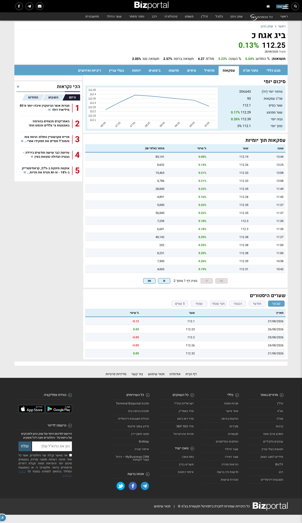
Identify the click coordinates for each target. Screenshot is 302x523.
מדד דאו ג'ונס (185, 419)
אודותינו (175, 374)
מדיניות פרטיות (116, 374)
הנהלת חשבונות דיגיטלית (133, 419)
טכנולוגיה (171, 16)
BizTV (279, 464)
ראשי (284, 16)
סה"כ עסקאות (273, 98)
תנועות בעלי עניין (272, 449)
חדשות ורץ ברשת (228, 472)
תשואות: (278, 59)
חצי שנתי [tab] (218, 303)
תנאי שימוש (156, 374)
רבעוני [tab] (238, 303)
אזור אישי (232, 411)
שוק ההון (237, 16)
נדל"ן (204, 16)
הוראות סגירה (230, 464)
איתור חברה (142, 449)
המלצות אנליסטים (227, 441)
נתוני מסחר (136, 16)
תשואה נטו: (150, 59)
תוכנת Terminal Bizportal (132, 403)
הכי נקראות (68, 86)
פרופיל (209, 70)
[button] (3, 518)
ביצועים (154, 70)
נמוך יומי (276, 126)
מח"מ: (209, 59)
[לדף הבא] (164, 281)
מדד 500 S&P (185, 426)
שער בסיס (275, 105)
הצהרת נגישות (230, 479)
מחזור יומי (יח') (272, 91)
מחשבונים (92, 16)
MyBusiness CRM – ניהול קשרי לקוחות (132, 458)
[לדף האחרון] (149, 281)
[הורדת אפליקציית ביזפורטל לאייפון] (31, 411)
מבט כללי (273, 70)
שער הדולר (114, 16)
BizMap (144, 441)
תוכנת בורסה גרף (138, 411)
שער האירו (232, 457)
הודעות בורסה (230, 419)
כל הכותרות (265, 17)
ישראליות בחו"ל (184, 403)
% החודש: (262, 59)
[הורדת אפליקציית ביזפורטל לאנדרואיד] (59, 411)
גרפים (191, 70)
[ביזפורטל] (151, 5)
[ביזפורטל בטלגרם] (29, 6)
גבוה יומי (276, 119)
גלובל (219, 16)
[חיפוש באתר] (295, 6)
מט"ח (280, 419)
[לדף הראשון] (221, 281)
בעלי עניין (116, 70)
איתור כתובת (186, 472)
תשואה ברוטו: (183, 59)
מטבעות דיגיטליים (272, 479)
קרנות (279, 426)
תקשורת (233, 434)
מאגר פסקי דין (140, 434)
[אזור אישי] (268, 6)
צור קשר (137, 374)
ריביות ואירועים (89, 70)
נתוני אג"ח (250, 70)
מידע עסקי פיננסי (138, 426)
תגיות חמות (231, 403)
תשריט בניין (186, 464)
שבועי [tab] (276, 303)
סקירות (234, 426)
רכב (154, 16)
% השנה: (234, 59)
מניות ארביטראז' (183, 434)
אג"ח (280, 411)
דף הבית (191, 374)
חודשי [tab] (257, 303)
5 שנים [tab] (180, 303)
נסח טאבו (188, 457)
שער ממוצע (274, 112)
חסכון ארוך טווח (273, 434)
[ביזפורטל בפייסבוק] (19, 6)
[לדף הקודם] (207, 281)
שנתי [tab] (199, 303)
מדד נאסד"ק (186, 411)
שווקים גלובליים (273, 441)
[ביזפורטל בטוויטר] (120, 486)
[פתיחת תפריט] (285, 6)
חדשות (174, 70)
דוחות (136, 70)
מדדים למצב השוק (272, 457)
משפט (189, 16)
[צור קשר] (39, 6)
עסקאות (229, 70)
